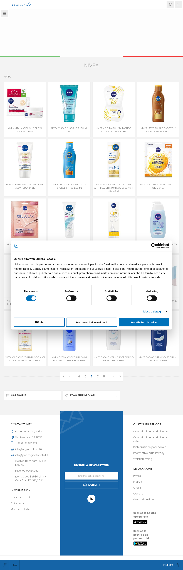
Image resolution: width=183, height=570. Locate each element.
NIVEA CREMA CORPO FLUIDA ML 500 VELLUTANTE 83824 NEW (69, 359)
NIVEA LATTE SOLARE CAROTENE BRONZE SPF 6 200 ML (158, 130)
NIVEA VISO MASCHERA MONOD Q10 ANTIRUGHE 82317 (114, 130)
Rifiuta (39, 322)
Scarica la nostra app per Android (141, 534)
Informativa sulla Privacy (148, 453)
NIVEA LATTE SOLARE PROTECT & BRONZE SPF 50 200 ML (69, 186)
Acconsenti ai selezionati (91, 322)
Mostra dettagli (152, 311)
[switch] (71, 298)
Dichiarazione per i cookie (149, 447)
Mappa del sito (20, 509)
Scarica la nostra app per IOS (144, 514)
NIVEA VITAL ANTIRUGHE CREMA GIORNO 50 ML (25, 130)
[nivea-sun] (113, 160)
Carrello (138, 493)
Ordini (137, 487)
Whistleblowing (142, 459)
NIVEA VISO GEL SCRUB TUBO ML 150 (69, 130)
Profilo (137, 476)
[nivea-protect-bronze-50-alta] (69, 160)
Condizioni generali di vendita (152, 431)
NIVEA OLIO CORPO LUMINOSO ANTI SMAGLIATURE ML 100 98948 (25, 359)
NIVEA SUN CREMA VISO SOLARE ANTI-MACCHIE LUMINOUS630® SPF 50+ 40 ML (113, 188)
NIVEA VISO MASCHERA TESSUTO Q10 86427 (158, 186)
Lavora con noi (20, 497)
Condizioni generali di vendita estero (152, 439)
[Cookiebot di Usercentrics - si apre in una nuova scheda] (153, 245)
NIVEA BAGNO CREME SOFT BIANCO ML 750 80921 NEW (114, 359)
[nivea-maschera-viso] (113, 103)
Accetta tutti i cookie (144, 322)
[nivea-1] (113, 219)
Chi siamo (17, 503)
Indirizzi (137, 482)
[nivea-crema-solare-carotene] (158, 103)
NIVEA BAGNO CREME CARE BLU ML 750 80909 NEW (158, 359)
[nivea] (25, 103)
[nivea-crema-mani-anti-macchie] (25, 160)
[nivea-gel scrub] (69, 103)
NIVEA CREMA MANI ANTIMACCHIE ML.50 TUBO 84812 (24, 186)
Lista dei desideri (144, 499)
